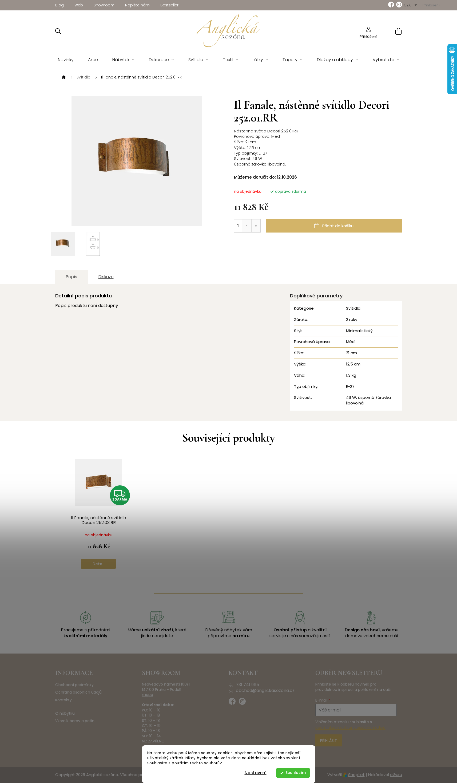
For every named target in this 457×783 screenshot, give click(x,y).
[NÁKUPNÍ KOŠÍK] (392, 31)
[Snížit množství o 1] (246, 226)
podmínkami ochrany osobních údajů (350, 727)
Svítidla (353, 308)
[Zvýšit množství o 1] (255, 226)
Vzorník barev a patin (74, 720)
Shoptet (356, 774)
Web (78, 5)
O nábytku (65, 713)
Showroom (104, 5)
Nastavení (256, 773)
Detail (99, 563)
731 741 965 (247, 685)
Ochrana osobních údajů (78, 692)
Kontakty (63, 700)
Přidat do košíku (337, 226)
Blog (59, 5)
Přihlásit (328, 740)
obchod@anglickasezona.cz (265, 691)
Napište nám (137, 5)
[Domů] (63, 77)
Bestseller (169, 5)
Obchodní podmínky (74, 684)
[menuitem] (65, 60)
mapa (147, 694)
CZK (408, 5)
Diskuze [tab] (106, 277)
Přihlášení (368, 36)
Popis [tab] (71, 277)
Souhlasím (295, 772)
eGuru (396, 774)
